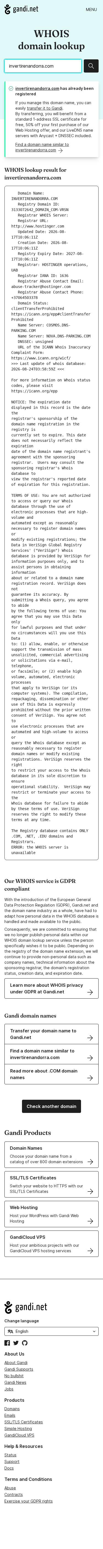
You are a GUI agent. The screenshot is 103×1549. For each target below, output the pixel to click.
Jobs (8, 1389)
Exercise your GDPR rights (28, 1501)
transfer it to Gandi (44, 108)
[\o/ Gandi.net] (51, 1307)
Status (10, 1455)
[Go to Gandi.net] (21, 9)
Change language (21, 1320)
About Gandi (15, 1362)
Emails (9, 1415)
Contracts (13, 1494)
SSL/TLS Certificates (23, 1422)
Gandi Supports (18, 1369)
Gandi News (15, 1382)
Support (12, 1461)
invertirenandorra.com (37, 88)
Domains (12, 1408)
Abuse (10, 1488)
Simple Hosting (18, 1428)
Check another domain (51, 1106)
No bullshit (14, 1375)
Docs (9, 1468)
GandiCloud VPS (19, 1435)
